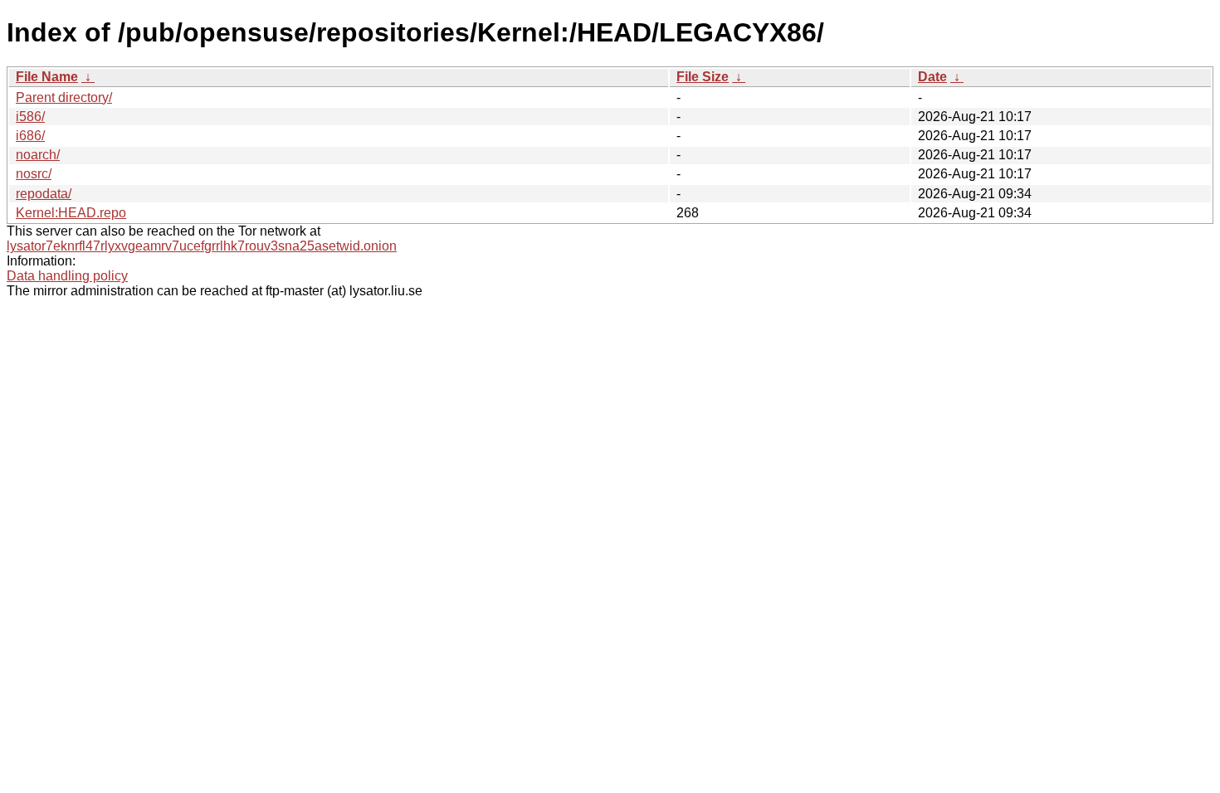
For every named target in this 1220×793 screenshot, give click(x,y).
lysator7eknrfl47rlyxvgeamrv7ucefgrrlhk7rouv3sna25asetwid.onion (202, 246)
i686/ (30, 136)
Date (932, 77)
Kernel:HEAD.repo (71, 213)
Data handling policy (67, 276)
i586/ (30, 116)
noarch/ (38, 155)
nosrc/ (33, 174)
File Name (47, 77)
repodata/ (43, 194)
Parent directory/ (64, 97)
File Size (702, 77)
